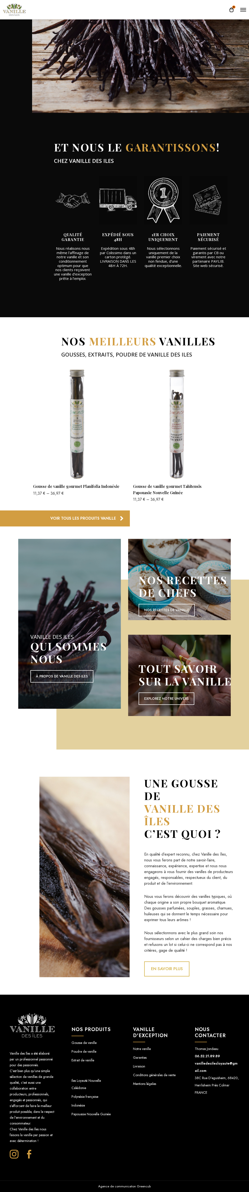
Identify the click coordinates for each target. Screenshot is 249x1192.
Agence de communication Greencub (124, 1186)
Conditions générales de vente (154, 1075)
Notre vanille (142, 1048)
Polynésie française (84, 1096)
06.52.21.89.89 (207, 1056)
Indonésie (78, 1105)
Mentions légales (144, 1083)
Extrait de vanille (82, 1060)
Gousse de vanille (84, 1042)
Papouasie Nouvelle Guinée (91, 1114)
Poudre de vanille (83, 1051)
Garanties (140, 1057)
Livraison (139, 1066)
